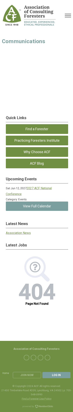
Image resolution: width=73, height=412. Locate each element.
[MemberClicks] (29, 15)
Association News (18, 233)
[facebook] (26, 357)
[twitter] (33, 357)
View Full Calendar (37, 206)
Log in (56, 375)
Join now (26, 375)
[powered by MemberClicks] (36, 407)
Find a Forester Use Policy (36, 398)
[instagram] (47, 357)
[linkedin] (40, 357)
